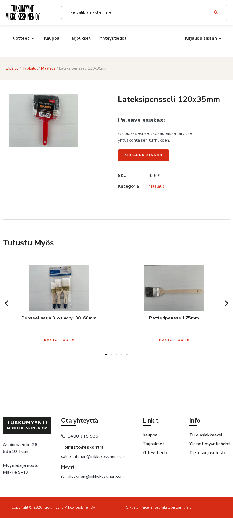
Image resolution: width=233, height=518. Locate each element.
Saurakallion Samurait (172, 507)
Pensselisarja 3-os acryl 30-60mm (59, 318)
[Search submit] (216, 12)
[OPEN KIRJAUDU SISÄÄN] (220, 38)
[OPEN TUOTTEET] (33, 38)
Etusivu (12, 68)
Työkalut (30, 68)
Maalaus (48, 68)
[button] (6, 303)
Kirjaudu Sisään (144, 155)
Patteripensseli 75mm (174, 318)
